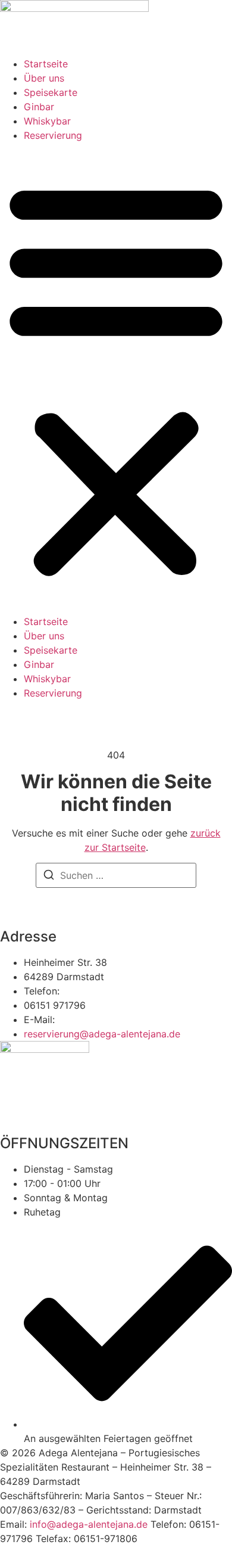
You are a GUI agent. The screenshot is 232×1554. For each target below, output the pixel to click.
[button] (116, 378)
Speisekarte (50, 92)
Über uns (44, 78)
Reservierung (53, 135)
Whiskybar (47, 121)
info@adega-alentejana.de (89, 1524)
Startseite (46, 64)
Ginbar (39, 107)
